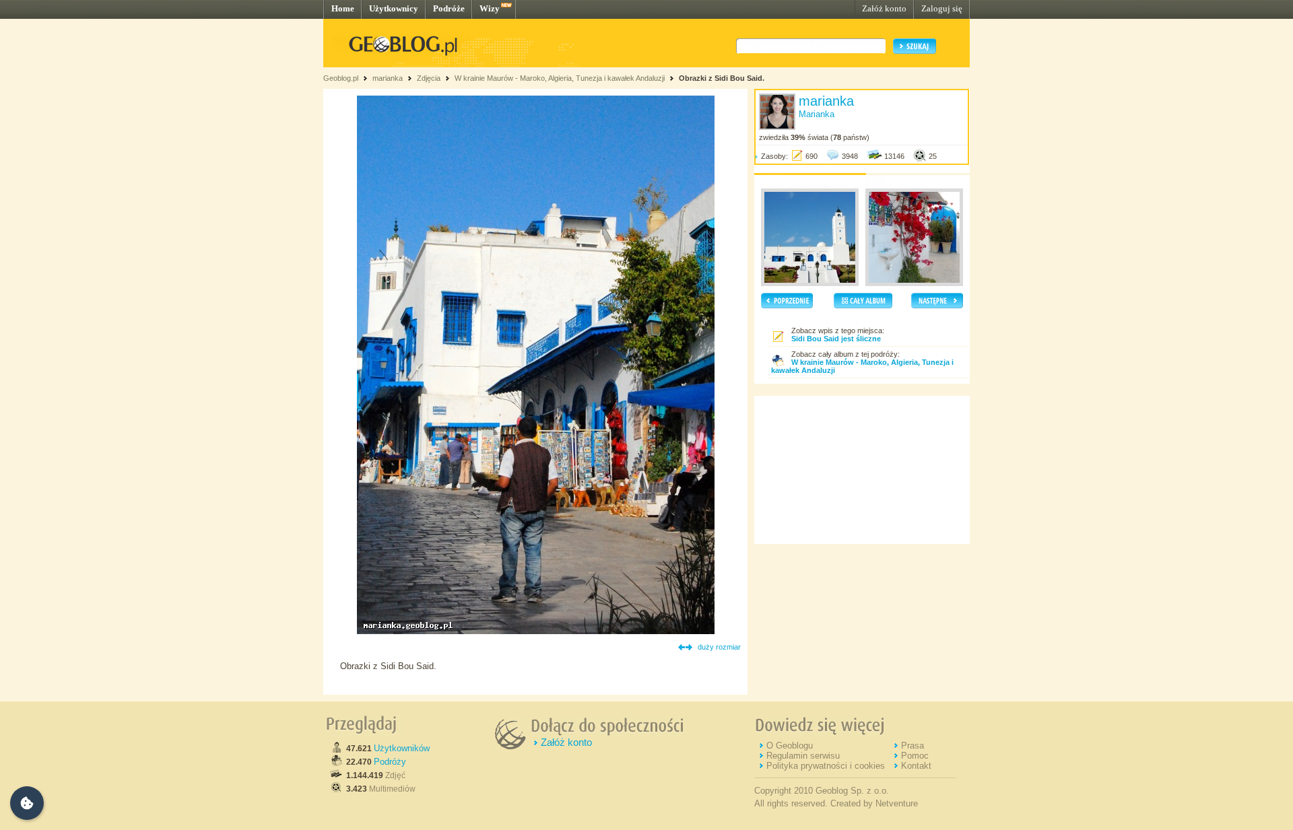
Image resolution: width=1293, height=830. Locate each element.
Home (342, 8)
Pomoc (915, 756)
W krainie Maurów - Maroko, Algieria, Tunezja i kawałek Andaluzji (560, 78)
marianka (387, 78)
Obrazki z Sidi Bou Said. (721, 78)
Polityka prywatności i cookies (825, 766)
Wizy (489, 8)
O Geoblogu (789, 745)
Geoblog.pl (340, 78)
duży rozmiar (719, 647)
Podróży (390, 762)
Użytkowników (402, 748)
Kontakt (916, 766)
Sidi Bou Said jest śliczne (836, 339)
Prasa (912, 745)
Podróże (449, 8)
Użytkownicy (393, 8)
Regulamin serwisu (803, 756)
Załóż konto (884, 8)
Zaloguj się (941, 8)
